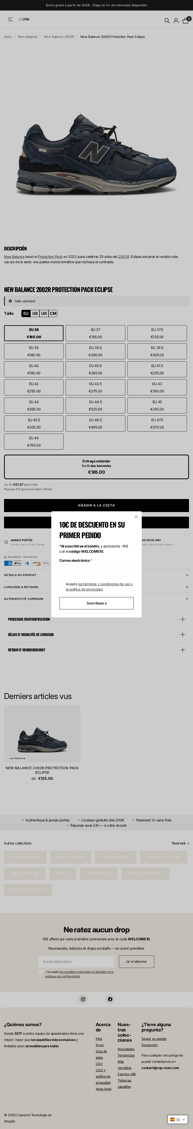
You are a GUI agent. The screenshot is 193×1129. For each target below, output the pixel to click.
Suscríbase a (97, 603)
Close (136, 516)
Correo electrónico (75, 560)
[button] (178, 1119)
